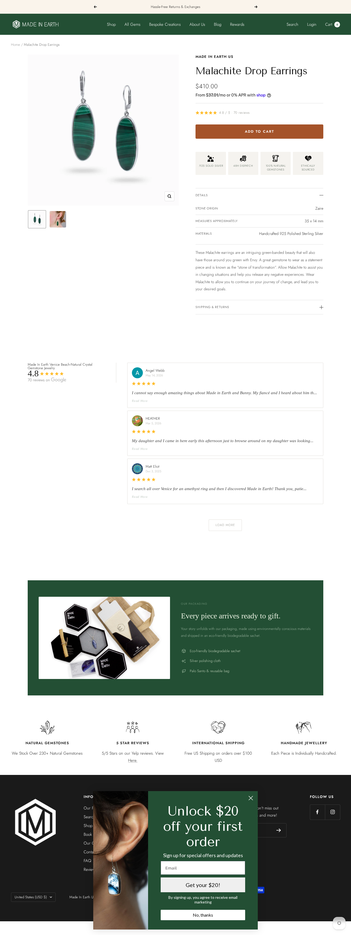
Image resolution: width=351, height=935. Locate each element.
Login (311, 24)
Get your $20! (203, 885)
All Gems (132, 24)
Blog (217, 24)
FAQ (87, 861)
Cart (331, 24)
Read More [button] (140, 401)
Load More (225, 525)
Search (292, 24)
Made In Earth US (214, 56)
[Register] (278, 830)
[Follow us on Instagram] (332, 812)
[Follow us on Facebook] (317, 812)
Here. (132, 760)
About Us (197, 24)
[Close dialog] (251, 798)
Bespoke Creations (165, 24)
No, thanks (203, 914)
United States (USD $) (31, 897)
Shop (111, 24)
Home (15, 44)
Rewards (237, 24)
